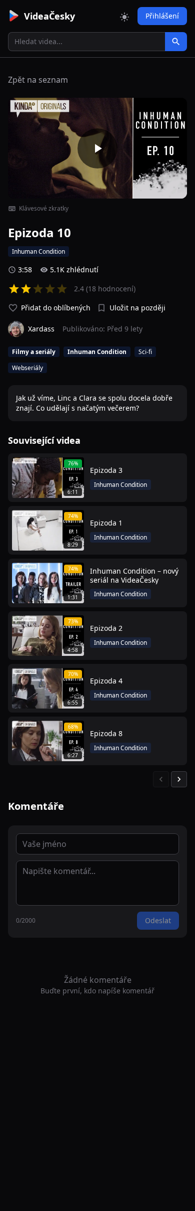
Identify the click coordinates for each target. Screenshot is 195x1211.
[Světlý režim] (125, 16)
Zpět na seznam (38, 79)
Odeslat (158, 920)
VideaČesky (49, 16)
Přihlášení (162, 16)
